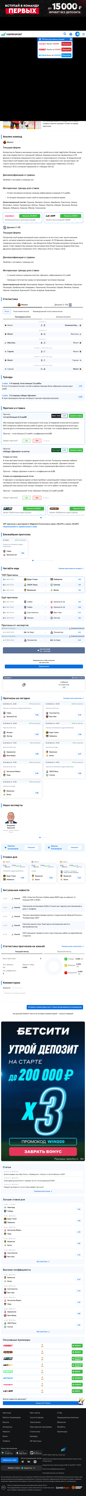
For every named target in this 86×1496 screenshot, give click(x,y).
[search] (65, 34)
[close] (71, 39)
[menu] (83, 34)
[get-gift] (71, 34)
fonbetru (43, 748)
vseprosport (11, 34)
